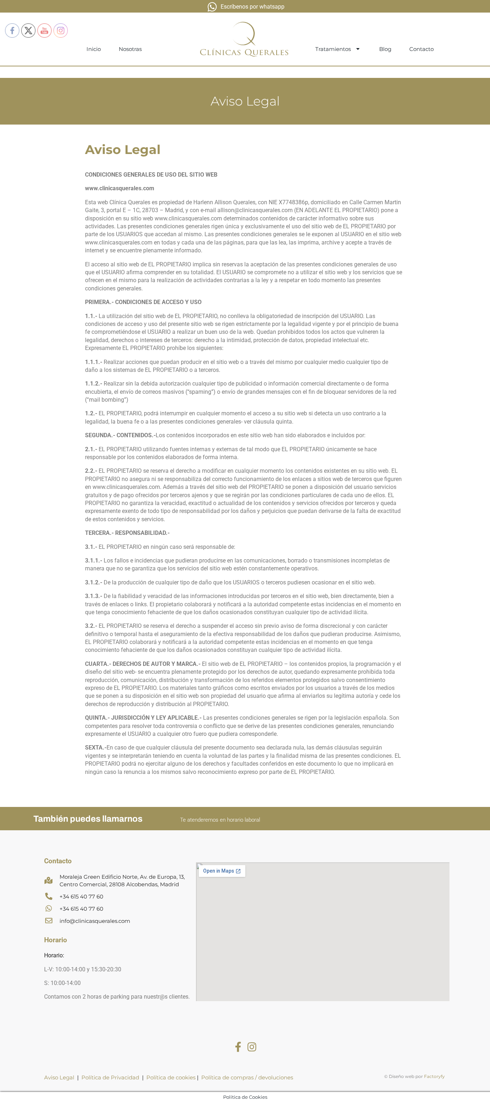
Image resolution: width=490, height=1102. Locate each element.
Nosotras (130, 49)
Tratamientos (333, 49)
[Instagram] (252, 1047)
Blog (385, 49)
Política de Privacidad (110, 1077)
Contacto (421, 49)
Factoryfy (434, 1076)
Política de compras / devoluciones (247, 1077)
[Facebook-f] (238, 1047)
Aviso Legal (59, 1077)
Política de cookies (171, 1077)
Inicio (93, 49)
